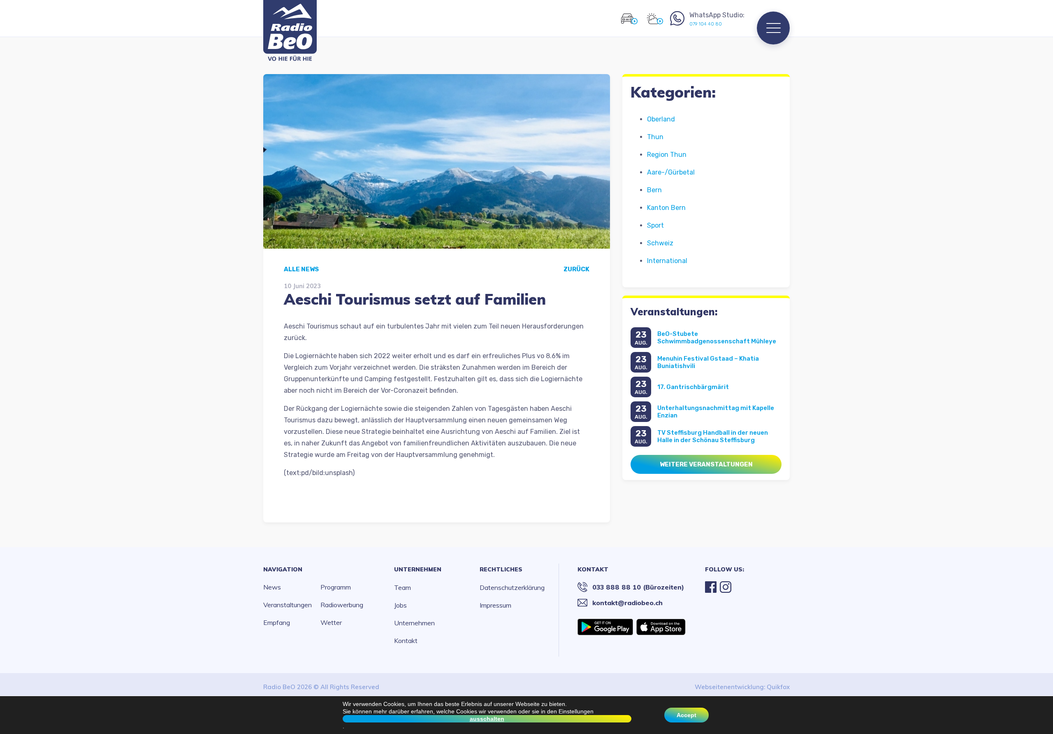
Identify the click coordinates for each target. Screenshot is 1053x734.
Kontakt (405, 640)
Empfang (276, 622)
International (667, 261)
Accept (686, 715)
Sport (655, 225)
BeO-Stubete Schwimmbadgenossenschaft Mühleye (716, 337)
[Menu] (773, 28)
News (272, 587)
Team (402, 587)
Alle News (301, 269)
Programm (335, 587)
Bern (654, 190)
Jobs (400, 605)
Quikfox (778, 687)
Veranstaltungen (287, 605)
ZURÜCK (576, 269)
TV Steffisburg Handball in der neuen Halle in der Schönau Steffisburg (712, 436)
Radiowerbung (341, 605)
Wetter (331, 622)
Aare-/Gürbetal (671, 172)
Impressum (495, 605)
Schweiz (660, 243)
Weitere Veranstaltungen (706, 464)
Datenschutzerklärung (512, 587)
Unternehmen (417, 569)
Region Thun (667, 154)
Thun (655, 137)
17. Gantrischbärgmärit (693, 387)
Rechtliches (501, 569)
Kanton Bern (666, 208)
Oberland (661, 119)
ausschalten (487, 718)
